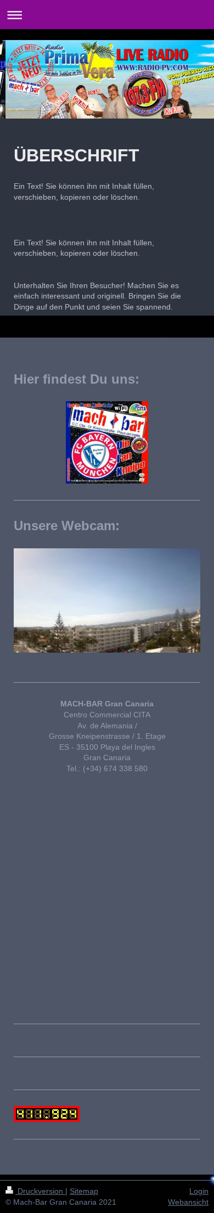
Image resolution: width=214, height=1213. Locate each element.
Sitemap (84, 1191)
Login (199, 1191)
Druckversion (40, 1191)
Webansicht (188, 1202)
